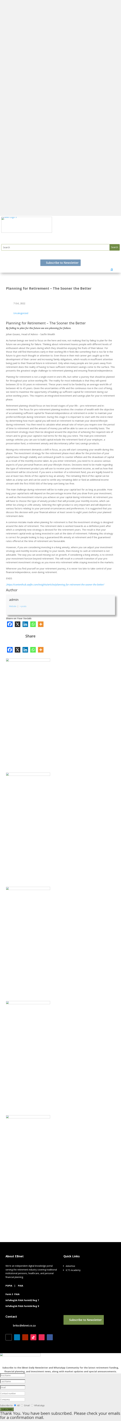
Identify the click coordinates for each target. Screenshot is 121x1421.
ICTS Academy (73, 1270)
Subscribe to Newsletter (62, 263)
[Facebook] (9, 624)
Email (27, 1405)
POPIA (9, 1285)
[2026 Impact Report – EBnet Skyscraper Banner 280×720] (28, 889)
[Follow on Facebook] (50, 1337)
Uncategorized (20, 313)
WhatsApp (39, 1405)
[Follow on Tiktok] (33, 1337)
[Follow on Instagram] (42, 1337)
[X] (17, 624)
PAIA (20, 1285)
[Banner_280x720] (28, 1117)
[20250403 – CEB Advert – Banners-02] (28, 1003)
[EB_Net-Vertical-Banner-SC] (28, 660)
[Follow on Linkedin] (17, 1337)
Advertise (70, 1265)
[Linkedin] (25, 624)
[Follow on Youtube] (25, 1337)
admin (14, 599)
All (18, 1405)
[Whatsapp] (33, 624)
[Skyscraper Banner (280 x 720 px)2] (28, 774)
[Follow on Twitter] (9, 1337)
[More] (40, 624)
